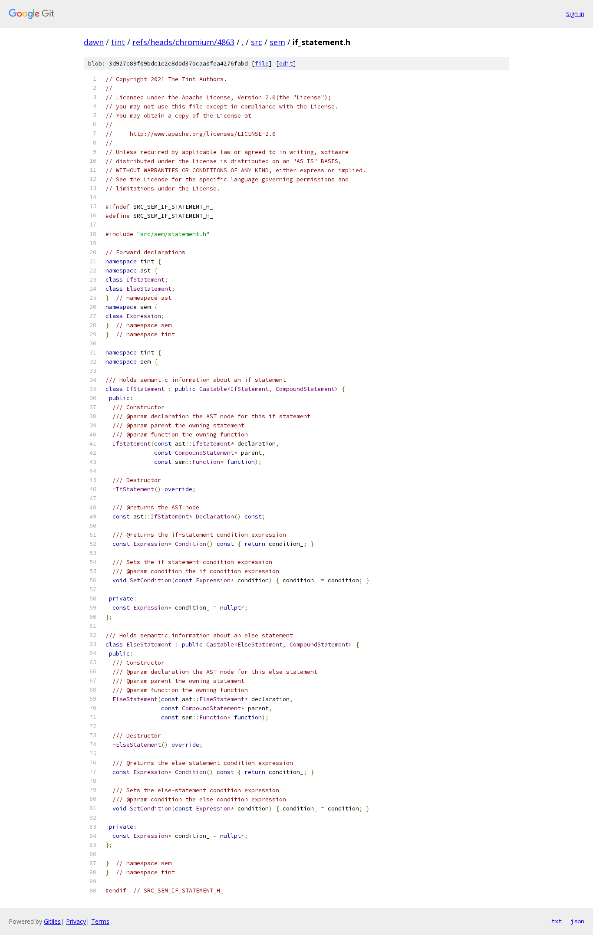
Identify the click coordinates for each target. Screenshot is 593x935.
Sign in (575, 14)
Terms (100, 921)
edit (286, 63)
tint (118, 42)
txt (556, 921)
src (256, 42)
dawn (94, 42)
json (577, 921)
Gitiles (52, 921)
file (262, 63)
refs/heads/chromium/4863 (183, 42)
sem (277, 42)
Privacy (76, 921)
